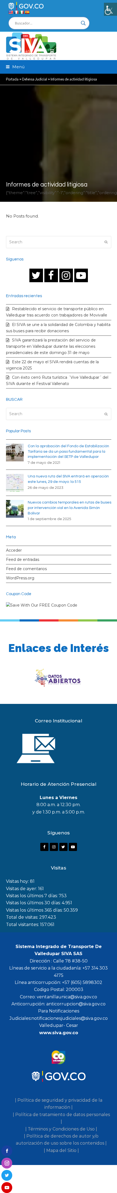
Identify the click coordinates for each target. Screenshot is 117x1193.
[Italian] (21, 12)
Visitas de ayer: (22, 888)
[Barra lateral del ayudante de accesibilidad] (110, 9)
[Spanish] (26, 12)
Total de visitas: (22, 917)
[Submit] (105, 242)
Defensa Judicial (34, 79)
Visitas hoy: (18, 881)
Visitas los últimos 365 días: (35, 910)
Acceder (14, 550)
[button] (15, 66)
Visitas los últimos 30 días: (34, 902)
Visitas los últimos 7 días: (32, 895)
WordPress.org (20, 578)
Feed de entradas (22, 559)
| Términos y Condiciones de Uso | (61, 1129)
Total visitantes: (23, 924)
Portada (12, 79)
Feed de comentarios (26, 568)
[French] (16, 12)
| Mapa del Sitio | (61, 1150)
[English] (10, 12)
